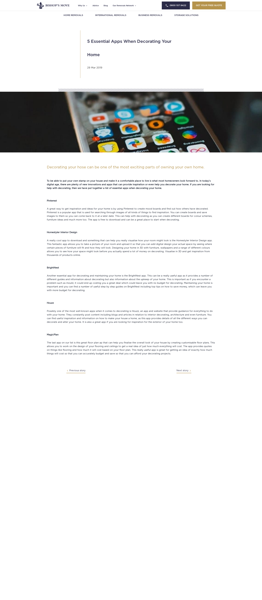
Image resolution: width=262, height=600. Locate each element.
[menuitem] (73, 15)
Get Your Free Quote (209, 5)
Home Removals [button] (73, 15)
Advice (95, 6)
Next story (182, 370)
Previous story (77, 370)
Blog (106, 6)
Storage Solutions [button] (186, 15)
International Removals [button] (110, 15)
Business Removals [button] (150, 15)
